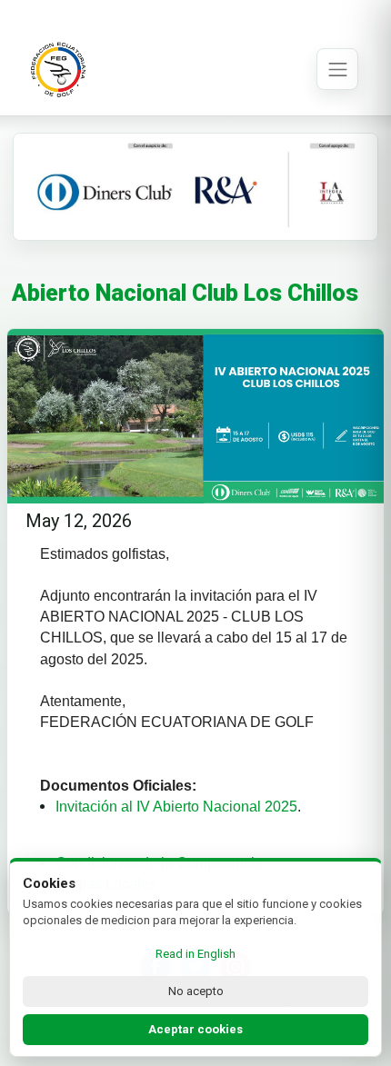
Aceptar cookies (195, 1029)
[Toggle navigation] (337, 69)
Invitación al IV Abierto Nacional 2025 (176, 806)
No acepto (196, 991)
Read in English (195, 954)
